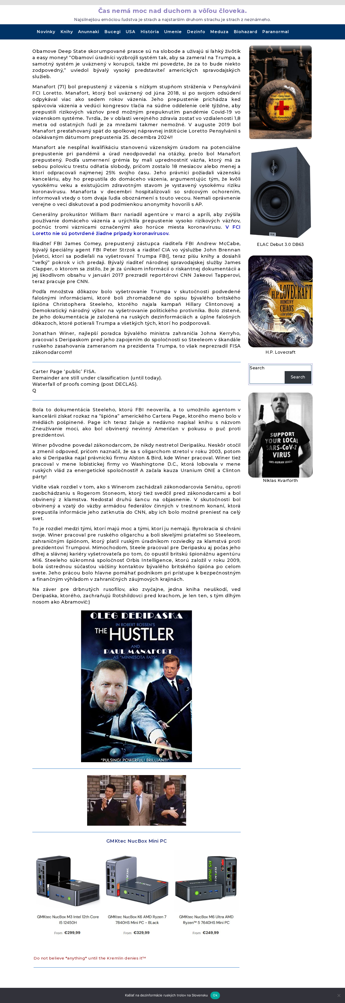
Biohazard (245, 31)
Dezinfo (196, 31)
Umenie (173, 31)
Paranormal (275, 31)
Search (257, 368)
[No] (338, 995)
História (150, 31)
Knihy (67, 31)
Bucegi (113, 31)
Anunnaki (88, 31)
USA (130, 31)
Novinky (46, 31)
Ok (215, 995)
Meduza (219, 31)
